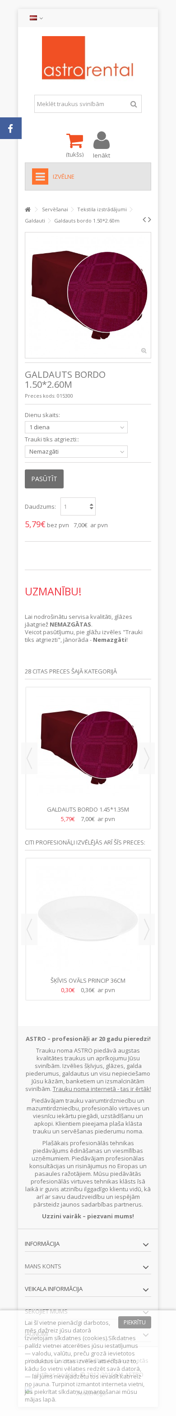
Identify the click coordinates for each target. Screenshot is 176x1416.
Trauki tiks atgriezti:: (52, 439)
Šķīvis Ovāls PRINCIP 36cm (88, 980)
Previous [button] (29, 758)
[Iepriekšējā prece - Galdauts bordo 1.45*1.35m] (144, 219)
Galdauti (35, 220)
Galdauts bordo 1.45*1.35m (88, 809)
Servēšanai (55, 209)
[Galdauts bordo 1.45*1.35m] (88, 747)
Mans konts (43, 1266)
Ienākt (101, 154)
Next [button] (147, 758)
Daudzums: (40, 506)
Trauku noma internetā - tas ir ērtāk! (102, 1089)
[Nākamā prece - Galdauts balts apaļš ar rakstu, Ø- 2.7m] (149, 219)
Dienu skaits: (43, 415)
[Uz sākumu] (27, 209)
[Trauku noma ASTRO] (88, 58)
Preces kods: (40, 395)
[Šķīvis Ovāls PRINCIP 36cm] (88, 919)
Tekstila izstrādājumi (102, 209)
